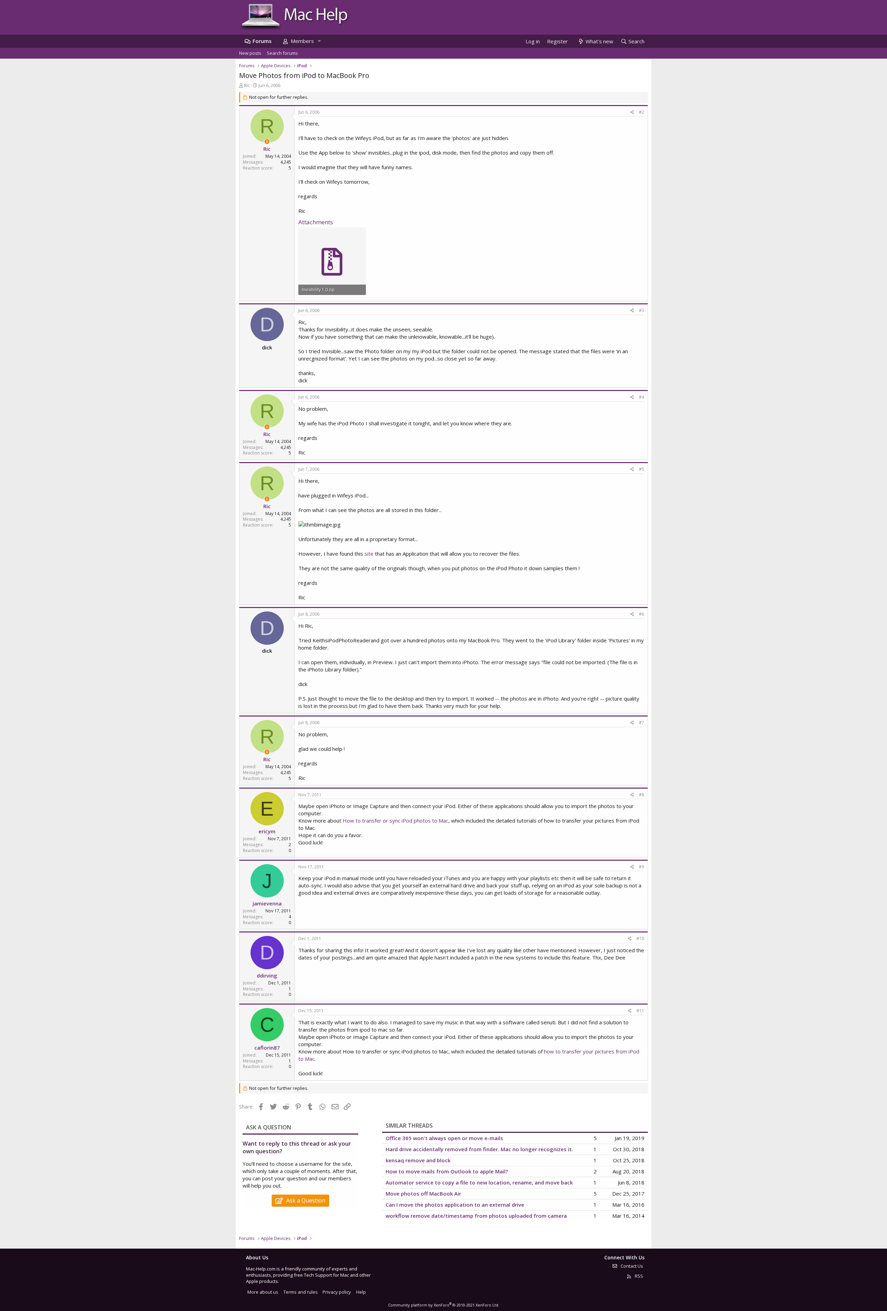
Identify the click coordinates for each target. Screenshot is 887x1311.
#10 (640, 938)
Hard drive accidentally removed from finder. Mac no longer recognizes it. (479, 1149)
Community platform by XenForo (443, 1305)
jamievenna (267, 903)
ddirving (267, 975)
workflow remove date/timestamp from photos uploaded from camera (476, 1215)
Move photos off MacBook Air (423, 1193)
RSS (638, 1276)
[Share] (632, 112)
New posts (250, 53)
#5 (641, 469)
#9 (641, 867)
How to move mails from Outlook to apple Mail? (447, 1171)
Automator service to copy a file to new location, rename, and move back (479, 1182)
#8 (641, 795)
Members (302, 40)
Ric (247, 85)
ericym (266, 831)
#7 (641, 723)
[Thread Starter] (267, 141)
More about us (262, 1292)
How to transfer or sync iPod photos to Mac (395, 820)
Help (361, 1292)
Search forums (282, 53)
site (369, 553)
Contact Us (631, 1266)
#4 (641, 397)
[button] (319, 41)
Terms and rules (300, 1292)
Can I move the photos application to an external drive (455, 1204)
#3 (641, 310)
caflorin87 (267, 1047)
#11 (640, 1011)
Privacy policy (337, 1292)
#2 (641, 112)
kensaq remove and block (418, 1160)
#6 (641, 614)
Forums (262, 40)
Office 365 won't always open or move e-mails (444, 1138)
